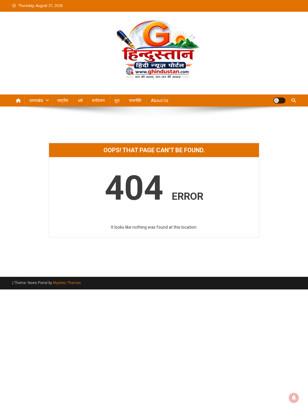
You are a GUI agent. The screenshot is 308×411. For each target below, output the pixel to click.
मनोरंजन (98, 100)
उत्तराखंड (36, 100)
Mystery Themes (67, 283)
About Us (159, 100)
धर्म (80, 100)
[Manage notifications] (294, 398)
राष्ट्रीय (62, 100)
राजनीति (135, 100)
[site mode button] (279, 100)
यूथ (116, 100)
